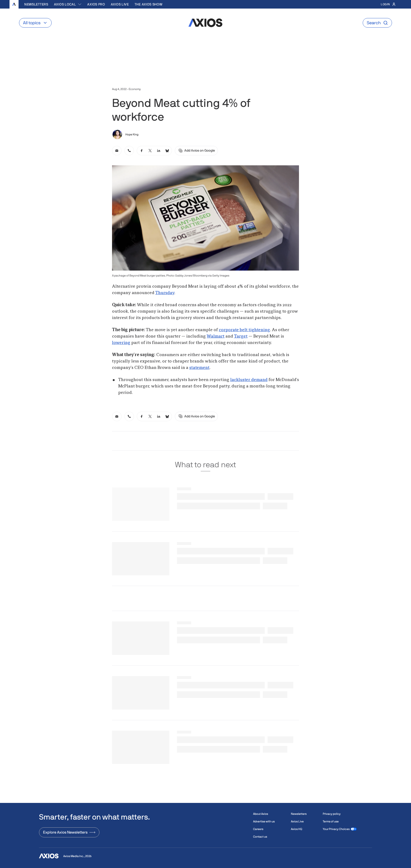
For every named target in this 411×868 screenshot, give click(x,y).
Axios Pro (96, 4)
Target (241, 336)
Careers (258, 829)
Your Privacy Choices (336, 829)
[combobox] (68, 4)
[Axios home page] (14, 4)
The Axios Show (148, 4)
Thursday (164, 293)
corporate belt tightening (244, 330)
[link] (117, 150)
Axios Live (120, 4)
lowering (121, 343)
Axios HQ (296, 829)
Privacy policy (332, 813)
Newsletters (36, 4)
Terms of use (331, 821)
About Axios (260, 813)
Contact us (260, 836)
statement (199, 368)
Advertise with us (264, 821)
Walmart (216, 336)
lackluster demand (249, 380)
